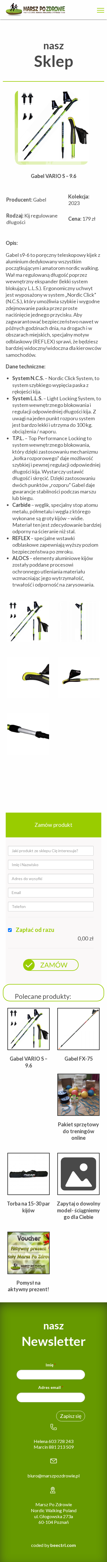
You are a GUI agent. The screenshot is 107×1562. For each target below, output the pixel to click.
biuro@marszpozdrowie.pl (53, 1475)
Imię (51, 1364)
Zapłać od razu (34, 929)
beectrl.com (63, 1545)
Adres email (50, 1387)
